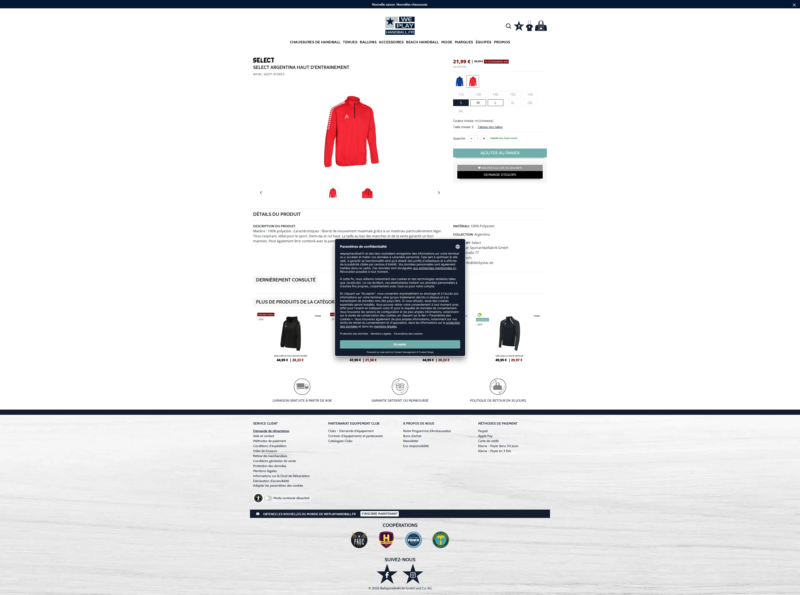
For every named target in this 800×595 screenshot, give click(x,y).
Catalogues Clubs (340, 441)
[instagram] (412, 574)
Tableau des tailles (490, 127)
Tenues (350, 42)
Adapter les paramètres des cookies (278, 486)
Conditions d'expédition (270, 446)
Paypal (483, 431)
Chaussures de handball (315, 42)
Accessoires (391, 42)
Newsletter (410, 441)
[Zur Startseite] (400, 26)
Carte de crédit (488, 441)
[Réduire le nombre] (471, 138)
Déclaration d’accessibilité (271, 481)
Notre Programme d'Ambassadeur (427, 431)
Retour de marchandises (270, 456)
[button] (508, 26)
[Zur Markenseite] (263, 61)
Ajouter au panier (500, 152)
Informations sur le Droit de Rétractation (281, 476)
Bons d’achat (412, 436)
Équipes (483, 42)
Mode (446, 42)
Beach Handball (422, 42)
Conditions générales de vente (274, 461)
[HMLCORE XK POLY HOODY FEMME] (290, 337)
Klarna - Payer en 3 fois (494, 451)
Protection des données (269, 466)
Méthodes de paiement (270, 441)
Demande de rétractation (271, 431)
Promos (502, 42)
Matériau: (461, 226)
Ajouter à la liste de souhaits (502, 167)
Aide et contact (263, 436)
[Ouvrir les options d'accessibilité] (258, 498)
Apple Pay (485, 436)
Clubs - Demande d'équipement (351, 431)
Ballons (368, 42)
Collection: (463, 234)
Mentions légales (265, 471)
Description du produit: (274, 226)
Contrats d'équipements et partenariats (355, 436)
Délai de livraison (265, 451)
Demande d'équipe (500, 175)
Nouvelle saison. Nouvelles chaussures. (400, 4)
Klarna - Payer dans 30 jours (498, 446)
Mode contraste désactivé (291, 498)
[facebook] (387, 574)
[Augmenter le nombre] (484, 138)
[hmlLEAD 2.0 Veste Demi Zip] (509, 337)
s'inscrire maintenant (380, 514)
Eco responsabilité (416, 446)
